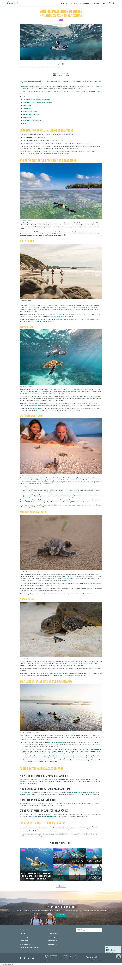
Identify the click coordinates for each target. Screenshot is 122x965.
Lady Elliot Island (50, 756)
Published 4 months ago (63, 75)
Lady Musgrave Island (30, 111)
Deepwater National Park (31, 114)
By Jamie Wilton (62, 73)
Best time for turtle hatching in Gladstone (36, 99)
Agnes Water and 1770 (65, 749)
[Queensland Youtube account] (33, 958)
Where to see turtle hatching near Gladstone (37, 102)
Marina (44, 403)
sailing (56, 753)
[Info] (63, 64)
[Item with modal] (61, 42)
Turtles (38, 67)
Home (21, 67)
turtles (98, 91)
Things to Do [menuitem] (73, 3)
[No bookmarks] (110, 3)
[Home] (12, 4)
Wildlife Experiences (29, 67)
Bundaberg (67, 502)
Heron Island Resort (36, 408)
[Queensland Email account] (37, 958)
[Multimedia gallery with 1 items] (61, 42)
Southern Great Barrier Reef (73, 223)
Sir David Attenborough (39, 389)
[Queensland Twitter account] (29, 958)
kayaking (62, 753)
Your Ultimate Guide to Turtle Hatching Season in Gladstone (61, 13)
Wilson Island (27, 117)
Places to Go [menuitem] (63, 3)
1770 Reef (28, 490)
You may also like (61, 842)
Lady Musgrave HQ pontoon (71, 495)
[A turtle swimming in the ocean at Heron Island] (61, 42)
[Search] (114, 3)
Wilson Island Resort (60, 674)
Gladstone (24, 86)
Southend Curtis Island (54, 316)
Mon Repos (23, 223)
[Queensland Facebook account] (24, 958)
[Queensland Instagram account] (20, 958)
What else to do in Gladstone (32, 120)
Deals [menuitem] (104, 3)
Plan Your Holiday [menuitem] (85, 3)
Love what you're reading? (61, 906)
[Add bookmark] (58, 63)
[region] (61, 103)
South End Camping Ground (37, 321)
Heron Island (27, 108)
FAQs (24, 123)
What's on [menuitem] (96, 3)
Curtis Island (27, 105)
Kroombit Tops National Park (56, 742)
